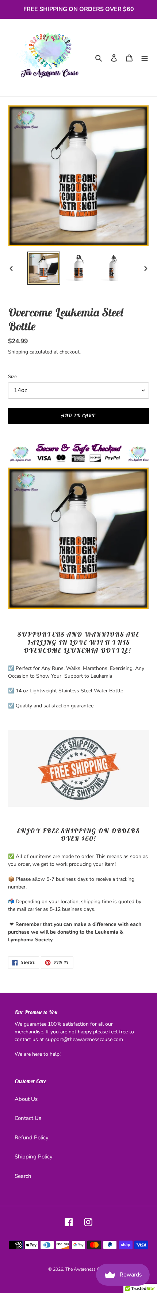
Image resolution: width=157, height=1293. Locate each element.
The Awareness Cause (87, 1269)
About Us (26, 1099)
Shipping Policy (34, 1156)
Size (12, 376)
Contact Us (28, 1118)
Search (23, 1176)
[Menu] (144, 58)
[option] (43, 268)
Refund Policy (32, 1137)
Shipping (18, 351)
